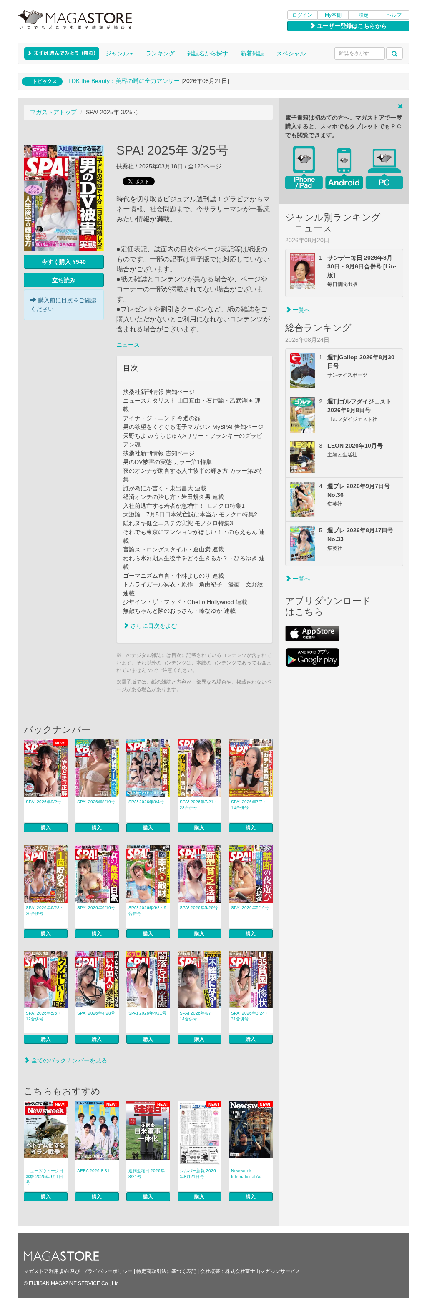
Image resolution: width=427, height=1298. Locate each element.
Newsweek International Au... (248, 1173)
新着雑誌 (252, 53)
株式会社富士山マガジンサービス (262, 1271)
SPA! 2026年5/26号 (199, 907)
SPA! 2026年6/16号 (96, 907)
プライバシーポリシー (108, 1271)
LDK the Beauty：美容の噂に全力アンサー (124, 81)
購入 (46, 828)
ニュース (128, 344)
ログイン (302, 15)
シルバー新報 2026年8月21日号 (198, 1173)
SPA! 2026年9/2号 (43, 801)
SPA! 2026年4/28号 (96, 1013)
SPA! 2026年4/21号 (147, 1013)
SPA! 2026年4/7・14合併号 (197, 1016)
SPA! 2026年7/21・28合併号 (199, 804)
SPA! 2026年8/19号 (96, 801)
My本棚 (333, 15)
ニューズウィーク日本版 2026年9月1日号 (44, 1176)
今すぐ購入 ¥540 (64, 261)
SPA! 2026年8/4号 (146, 801)
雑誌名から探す (207, 53)
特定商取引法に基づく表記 (166, 1271)
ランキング (160, 53)
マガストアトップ (53, 112)
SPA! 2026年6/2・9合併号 (147, 910)
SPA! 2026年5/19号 (250, 907)
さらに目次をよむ (153, 625)
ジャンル (117, 53)
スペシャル (291, 53)
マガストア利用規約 (46, 1271)
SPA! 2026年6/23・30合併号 (45, 910)
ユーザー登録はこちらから (351, 26)
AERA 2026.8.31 (93, 1170)
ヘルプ (394, 15)
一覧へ (300, 309)
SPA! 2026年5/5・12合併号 (43, 1016)
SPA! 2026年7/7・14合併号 (248, 804)
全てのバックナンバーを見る (68, 1060)
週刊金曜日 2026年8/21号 (146, 1173)
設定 (364, 15)
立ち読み (63, 280)
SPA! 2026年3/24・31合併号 (250, 1016)
